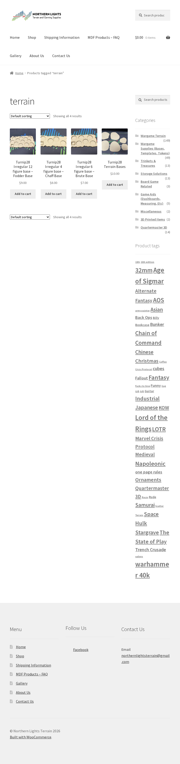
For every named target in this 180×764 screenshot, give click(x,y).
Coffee (163, 361)
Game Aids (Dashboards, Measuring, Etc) (152, 199)
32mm (144, 270)
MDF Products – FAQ (104, 37)
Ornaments (148, 479)
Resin (145, 497)
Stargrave (147, 532)
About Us (37, 55)
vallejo (139, 556)
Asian (156, 309)
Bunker (157, 324)
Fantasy (159, 377)
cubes (158, 368)
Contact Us (61, 55)
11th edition (147, 262)
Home (15, 37)
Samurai (145, 504)
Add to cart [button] (23, 194)
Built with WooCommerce (30, 737)
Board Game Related (149, 183)
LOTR (159, 429)
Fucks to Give (142, 386)
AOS (158, 300)
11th (137, 262)
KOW (164, 407)
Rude (152, 497)
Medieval (145, 454)
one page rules (148, 472)
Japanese (146, 407)
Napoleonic (150, 463)
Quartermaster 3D (154, 227)
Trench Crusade (150, 549)
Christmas (146, 360)
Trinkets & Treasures (148, 163)
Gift (142, 391)
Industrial (147, 398)
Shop (32, 37)
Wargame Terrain (153, 136)
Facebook (80, 649)
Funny (156, 385)
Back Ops (143, 317)
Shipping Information (61, 37)
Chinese (144, 352)
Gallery (15, 55)
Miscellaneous (151, 211)
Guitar (149, 391)
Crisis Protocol (143, 369)
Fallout (141, 378)
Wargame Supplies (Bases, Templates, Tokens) (155, 148)
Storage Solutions (154, 173)
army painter (142, 310)
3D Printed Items (153, 219)
